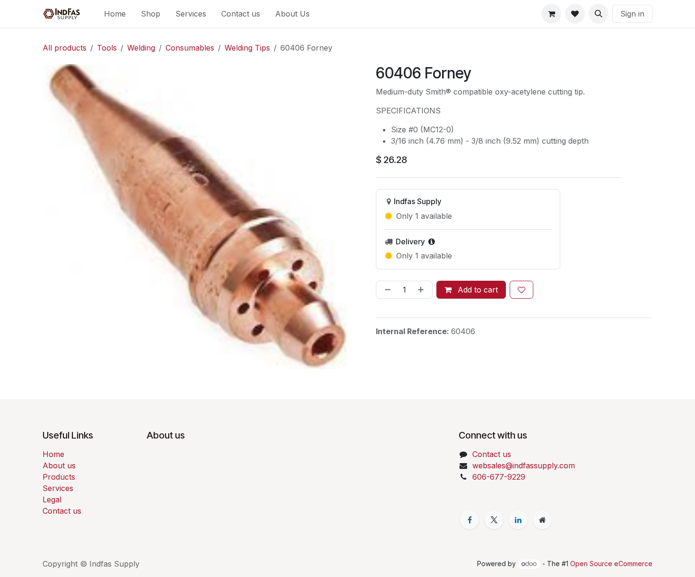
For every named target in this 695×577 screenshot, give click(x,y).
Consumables (189, 47)
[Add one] (422, 289)
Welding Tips (247, 47)
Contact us (62, 511)
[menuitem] (114, 13)
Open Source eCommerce (611, 564)
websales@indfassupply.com (523, 465)
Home (53, 454)
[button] (598, 14)
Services (58, 488)
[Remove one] (385, 289)
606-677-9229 (498, 477)
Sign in (632, 13)
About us (59, 465)
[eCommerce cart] (551, 14)
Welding (141, 47)
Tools (107, 47)
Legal (52, 499)
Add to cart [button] (476, 289)
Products (59, 477)
